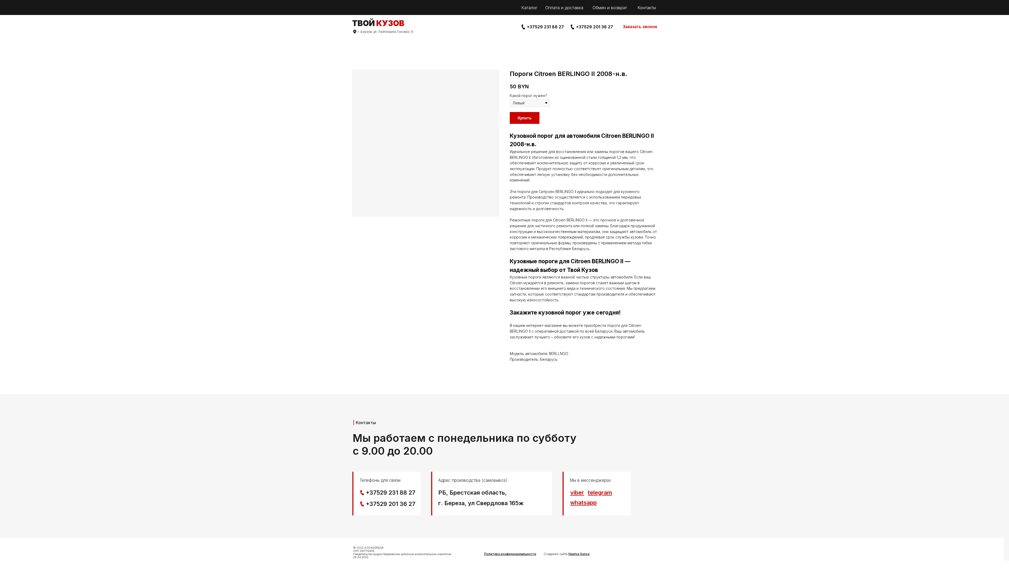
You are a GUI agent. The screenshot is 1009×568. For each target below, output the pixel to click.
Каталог (529, 7)
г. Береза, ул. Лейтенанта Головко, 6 (385, 32)
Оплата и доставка (564, 7)
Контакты (646, 7)
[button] (640, 27)
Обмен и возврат (610, 7)
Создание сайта (566, 554)
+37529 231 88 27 (545, 26)
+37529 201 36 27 (594, 26)
